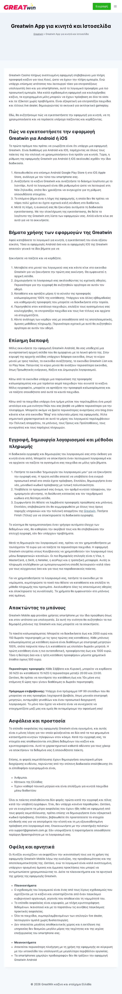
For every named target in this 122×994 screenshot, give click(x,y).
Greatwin (38, 34)
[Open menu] (115, 6)
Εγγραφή (102, 6)
